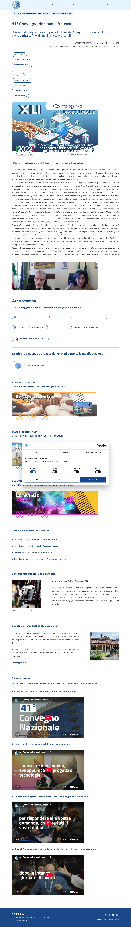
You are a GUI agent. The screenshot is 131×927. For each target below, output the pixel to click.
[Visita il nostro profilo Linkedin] (109, 915)
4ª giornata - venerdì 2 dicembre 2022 (86, 327)
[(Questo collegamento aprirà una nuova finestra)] (55, 406)
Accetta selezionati (65, 480)
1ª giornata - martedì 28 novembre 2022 (31, 317)
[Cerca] (117, 5)
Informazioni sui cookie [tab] (94, 452)
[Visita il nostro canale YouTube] (113, 915)
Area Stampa (18, 54)
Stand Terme (18, 70)
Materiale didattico (21, 59)
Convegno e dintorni (21, 85)
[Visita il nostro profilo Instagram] (117, 915)
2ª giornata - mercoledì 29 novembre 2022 (88, 317)
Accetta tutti (93, 480)
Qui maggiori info (19, 663)
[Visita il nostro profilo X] (106, 915)
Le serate (17, 75)
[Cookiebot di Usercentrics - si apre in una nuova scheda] (98, 445)
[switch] (54, 471)
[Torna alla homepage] (14, 13)
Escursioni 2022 (19, 90)
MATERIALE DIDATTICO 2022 (36, 365)
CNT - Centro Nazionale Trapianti (45, 546)
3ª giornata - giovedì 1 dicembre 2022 (30, 327)
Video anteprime (19, 96)
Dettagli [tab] (65, 452)
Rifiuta (38, 480)
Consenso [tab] (36, 452)
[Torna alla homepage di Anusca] (16, 5)
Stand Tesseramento (21, 65)
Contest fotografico (21, 80)
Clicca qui (16, 611)
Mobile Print (19, 553)
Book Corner (19, 559)
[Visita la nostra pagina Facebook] (102, 915)
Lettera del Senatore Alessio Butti (31, 339)
